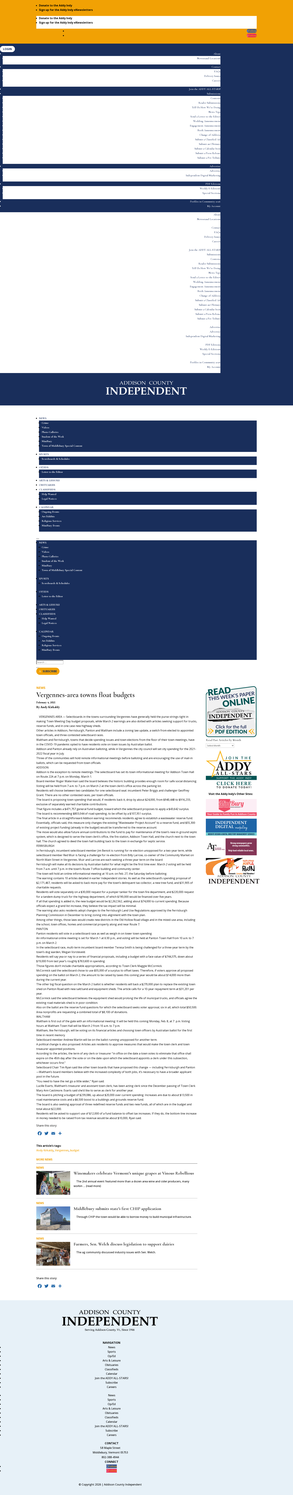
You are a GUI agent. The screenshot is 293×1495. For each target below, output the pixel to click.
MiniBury (47, 441)
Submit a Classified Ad (207, 139)
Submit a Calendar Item (207, 148)
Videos (45, 427)
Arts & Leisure (112, 1360)
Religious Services (52, 521)
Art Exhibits (48, 516)
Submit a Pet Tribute (208, 157)
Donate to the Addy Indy (55, 5)
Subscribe (111, 1382)
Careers (216, 80)
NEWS (42, 418)
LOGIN (7, 49)
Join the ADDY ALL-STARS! (204, 89)
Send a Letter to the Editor (205, 116)
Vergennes (62, 1150)
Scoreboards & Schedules (56, 459)
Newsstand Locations (208, 58)
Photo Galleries (50, 432)
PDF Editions (213, 184)
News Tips (214, 112)
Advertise (215, 166)
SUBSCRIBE (50, 671)
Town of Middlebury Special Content (62, 445)
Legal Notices (49, 498)
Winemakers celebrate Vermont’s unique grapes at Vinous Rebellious (134, 1173)
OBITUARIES (47, 485)
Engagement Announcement (205, 125)
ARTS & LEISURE (49, 480)
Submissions (213, 93)
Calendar (111, 1374)
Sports (112, 1352)
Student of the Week (53, 436)
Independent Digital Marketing (203, 175)
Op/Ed (112, 1356)
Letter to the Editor (52, 472)
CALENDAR (46, 507)
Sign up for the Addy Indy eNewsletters (66, 10)
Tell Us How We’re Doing (206, 107)
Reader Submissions (209, 102)
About (216, 53)
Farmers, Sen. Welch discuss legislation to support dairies (124, 1244)
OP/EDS (43, 467)
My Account (213, 206)
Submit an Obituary (209, 144)
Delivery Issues (212, 76)
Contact (216, 67)
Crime (45, 423)
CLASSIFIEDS (47, 489)
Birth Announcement (209, 130)
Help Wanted (49, 494)
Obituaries (111, 1365)
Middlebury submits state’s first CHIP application (117, 1208)
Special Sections (211, 193)
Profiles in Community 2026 (205, 201)
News (40, 688)
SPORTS (44, 454)
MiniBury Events (51, 525)
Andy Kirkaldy (45, 1150)
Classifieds (111, 1369)
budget (74, 1150)
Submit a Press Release (208, 153)
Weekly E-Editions (210, 188)
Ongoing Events (50, 511)
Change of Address (210, 135)
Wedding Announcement (206, 121)
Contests (215, 98)
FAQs (217, 71)
